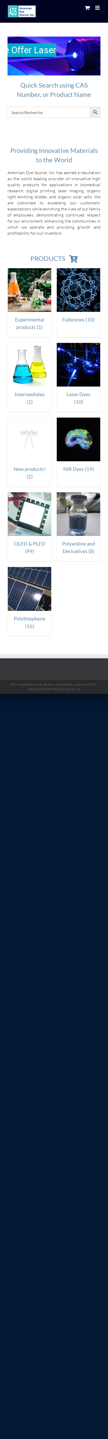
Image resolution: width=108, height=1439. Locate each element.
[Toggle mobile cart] (87, 7)
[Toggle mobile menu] (98, 7)
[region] (54, 56)
